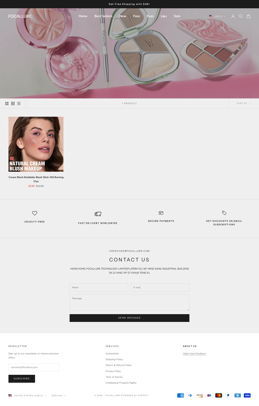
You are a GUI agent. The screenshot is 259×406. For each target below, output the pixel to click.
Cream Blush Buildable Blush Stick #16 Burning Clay (36, 179)
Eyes (150, 16)
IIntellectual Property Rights (121, 382)
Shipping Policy (114, 359)
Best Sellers (103, 16)
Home (83, 16)
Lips (164, 16)
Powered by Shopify (135, 395)
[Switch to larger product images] (6, 103)
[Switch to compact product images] (18, 103)
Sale (177, 16)
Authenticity (112, 353)
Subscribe (22, 378)
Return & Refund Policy (118, 365)
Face (136, 16)
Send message (129, 317)
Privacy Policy (113, 371)
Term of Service (114, 377)
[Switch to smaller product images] (12, 103)
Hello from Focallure (194, 353)
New (122, 16)
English (57, 395)
